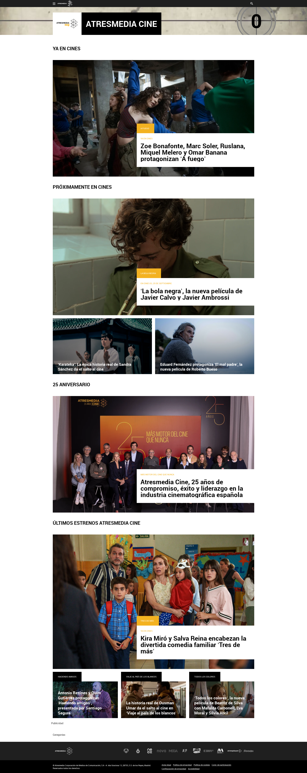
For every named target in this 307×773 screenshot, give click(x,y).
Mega (173, 751)
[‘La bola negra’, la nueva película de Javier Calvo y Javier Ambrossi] (153, 256)
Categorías (59, 735)
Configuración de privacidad (174, 768)
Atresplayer (234, 751)
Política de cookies (202, 765)
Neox (149, 751)
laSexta (138, 751)
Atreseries (185, 751)
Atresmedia (64, 751)
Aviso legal (166, 765)
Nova (161, 751)
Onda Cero (197, 751)
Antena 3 (126, 751)
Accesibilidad (194, 768)
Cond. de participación (221, 765)
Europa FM (208, 751)
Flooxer (248, 751)
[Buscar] (251, 3)
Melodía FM (220, 751)
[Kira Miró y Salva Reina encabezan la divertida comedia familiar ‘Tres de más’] (153, 601)
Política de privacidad (182, 765)
